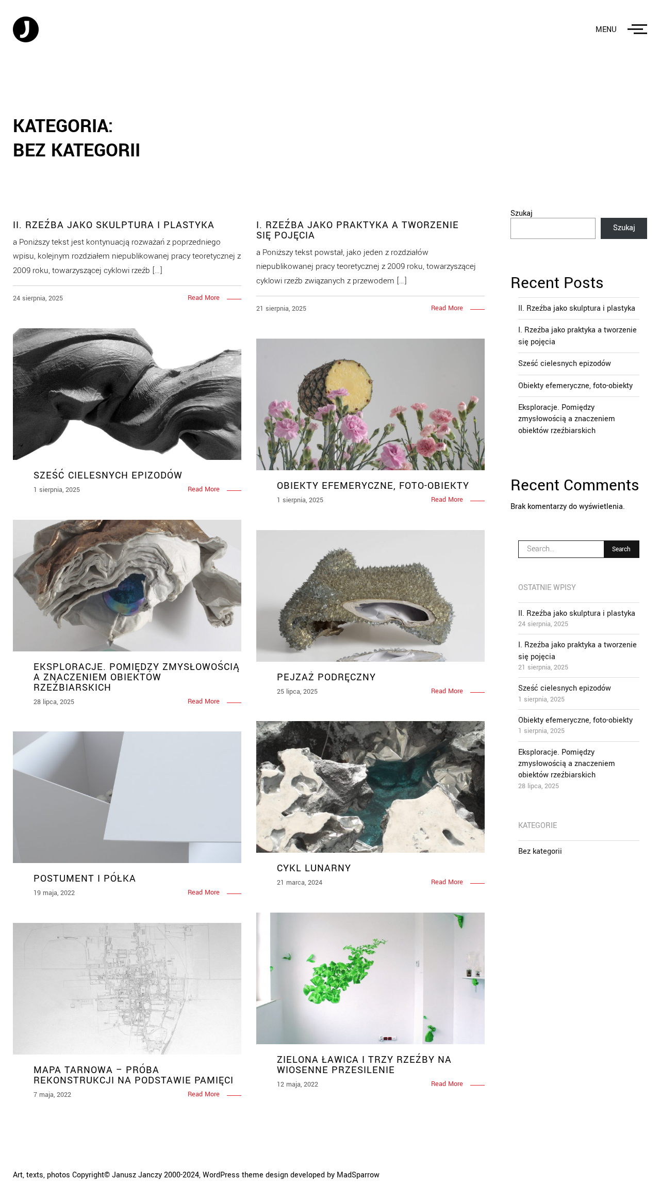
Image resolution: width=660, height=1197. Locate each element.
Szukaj (521, 213)
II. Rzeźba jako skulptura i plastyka (576, 308)
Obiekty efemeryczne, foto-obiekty (575, 385)
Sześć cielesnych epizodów (564, 363)
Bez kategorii (540, 851)
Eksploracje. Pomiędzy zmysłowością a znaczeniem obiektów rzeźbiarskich (566, 419)
